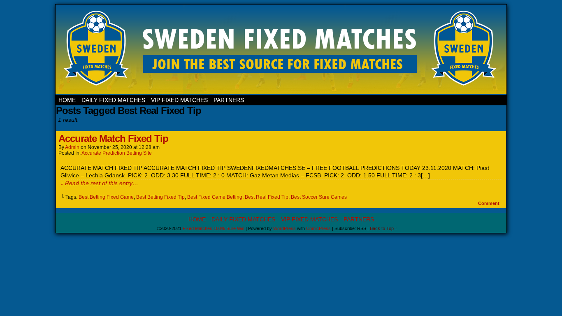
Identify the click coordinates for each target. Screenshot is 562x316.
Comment (489, 203)
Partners (229, 100)
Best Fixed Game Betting (214, 197)
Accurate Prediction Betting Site (116, 153)
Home (67, 100)
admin (72, 147)
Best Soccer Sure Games (319, 197)
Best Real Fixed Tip (266, 197)
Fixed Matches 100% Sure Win (282, 50)
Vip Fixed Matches (179, 100)
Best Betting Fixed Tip (160, 197)
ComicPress (318, 228)
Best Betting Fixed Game (106, 197)
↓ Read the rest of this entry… (99, 183)
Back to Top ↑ (383, 228)
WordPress (284, 228)
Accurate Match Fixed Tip (113, 138)
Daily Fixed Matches (113, 100)
